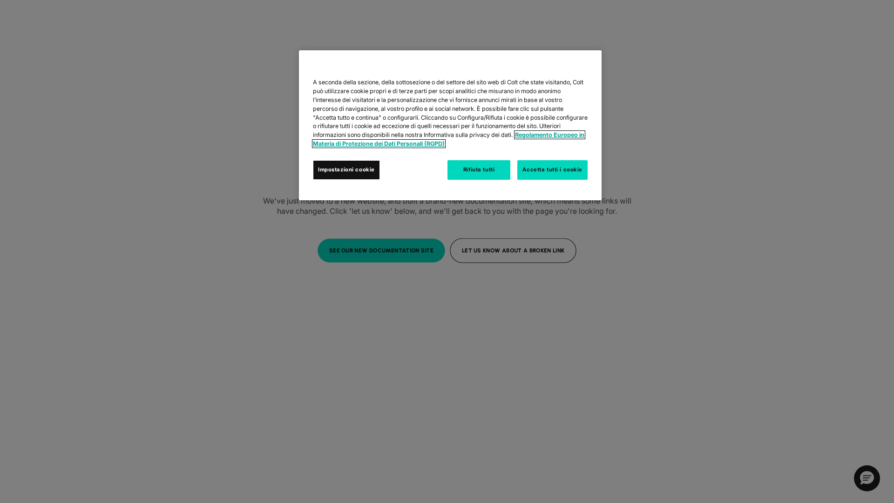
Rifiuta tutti (478, 169)
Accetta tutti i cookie (552, 169)
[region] (450, 125)
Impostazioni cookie (346, 169)
